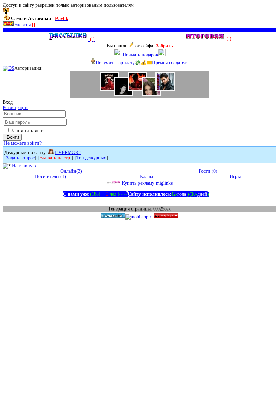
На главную (24, 165)
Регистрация (15, 107)
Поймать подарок (139, 54)
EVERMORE (68, 152)
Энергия (24, 24)
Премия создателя (170, 62)
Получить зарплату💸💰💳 (124, 62)
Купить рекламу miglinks (147, 183)
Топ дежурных (91, 157)
